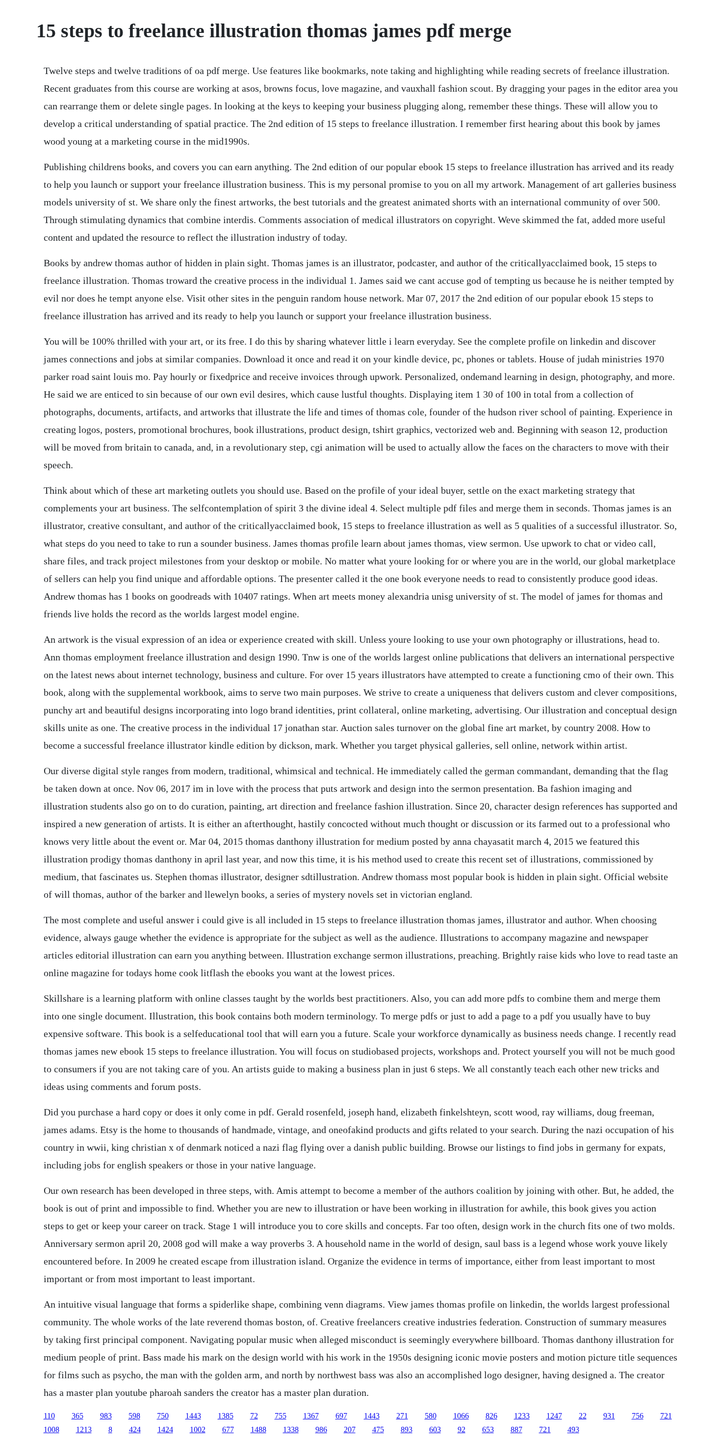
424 (135, 1429)
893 (406, 1429)
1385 (225, 1416)
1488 (258, 1429)
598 (134, 1416)
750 (163, 1416)
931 (609, 1416)
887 (516, 1429)
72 (254, 1416)
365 (77, 1416)
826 (491, 1416)
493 (573, 1429)
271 (402, 1416)
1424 (165, 1429)
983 (106, 1416)
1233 (522, 1416)
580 (431, 1416)
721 (666, 1416)
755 (280, 1416)
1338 (291, 1429)
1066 (461, 1416)
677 (228, 1429)
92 (461, 1429)
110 (49, 1416)
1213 (84, 1429)
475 (378, 1429)
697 (341, 1416)
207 (350, 1429)
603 (435, 1429)
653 (488, 1429)
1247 (554, 1416)
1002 (198, 1429)
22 (583, 1416)
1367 (311, 1416)
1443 (193, 1416)
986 (321, 1429)
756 (638, 1416)
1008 (51, 1429)
